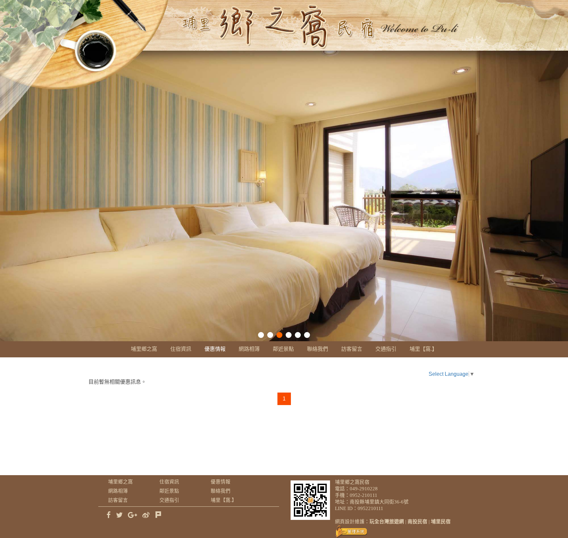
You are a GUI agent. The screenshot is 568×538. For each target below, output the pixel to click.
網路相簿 (249, 349)
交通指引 (385, 349)
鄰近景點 (283, 349)
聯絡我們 (317, 349)
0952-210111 (363, 495)
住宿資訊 (180, 349)
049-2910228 (364, 488)
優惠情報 (214, 349)
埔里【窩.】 (423, 349)
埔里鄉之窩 (144, 349)
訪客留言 (351, 349)
